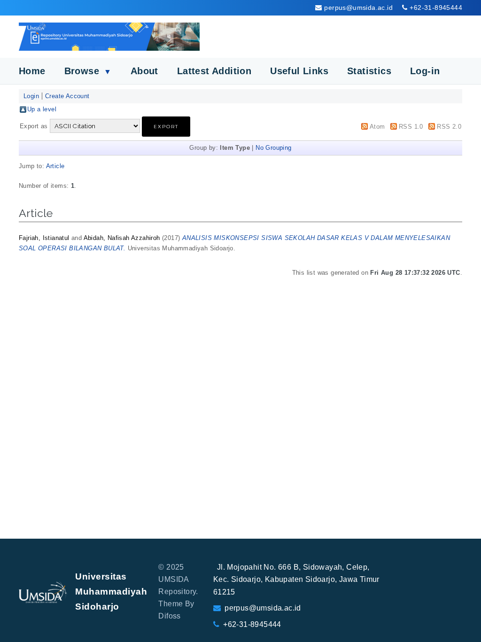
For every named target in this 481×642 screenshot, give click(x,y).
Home (32, 71)
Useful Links (299, 71)
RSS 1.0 (411, 126)
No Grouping (273, 147)
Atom (377, 126)
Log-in (425, 71)
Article (55, 166)
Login (31, 96)
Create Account (67, 96)
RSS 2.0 (449, 126)
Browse (88, 71)
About (144, 71)
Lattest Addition (214, 71)
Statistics (369, 71)
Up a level (41, 109)
